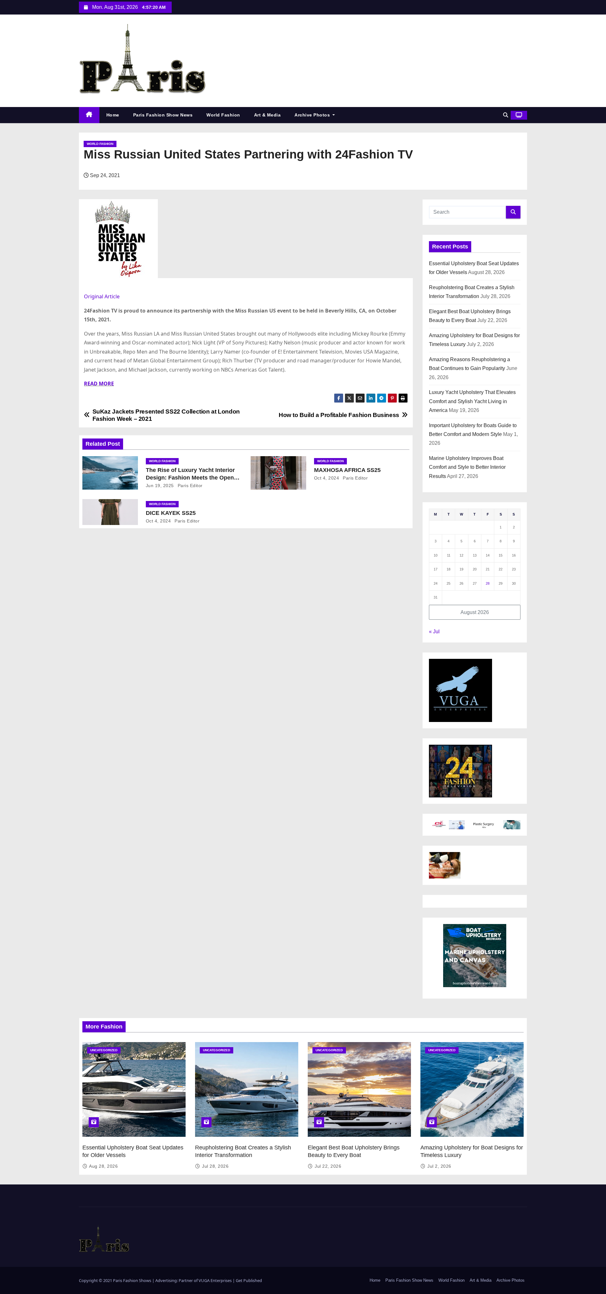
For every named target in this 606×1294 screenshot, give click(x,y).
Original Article (102, 296)
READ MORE (99, 383)
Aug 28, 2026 (103, 1166)
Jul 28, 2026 (215, 1166)
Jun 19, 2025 (160, 485)
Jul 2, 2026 (439, 1166)
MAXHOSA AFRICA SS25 (347, 470)
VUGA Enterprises (216, 1280)
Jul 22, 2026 (328, 1166)
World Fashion (223, 114)
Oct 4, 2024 (326, 477)
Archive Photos (312, 114)
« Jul (434, 631)
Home (112, 114)
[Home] (89, 115)
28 (488, 583)
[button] (505, 115)
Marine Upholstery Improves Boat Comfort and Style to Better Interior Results (467, 467)
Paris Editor (189, 485)
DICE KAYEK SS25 (171, 513)
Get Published (249, 1280)
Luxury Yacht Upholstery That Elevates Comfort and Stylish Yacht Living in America (472, 401)
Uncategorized (103, 1050)
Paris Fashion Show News (163, 114)
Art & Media (267, 114)
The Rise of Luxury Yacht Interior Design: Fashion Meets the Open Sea (190, 477)
